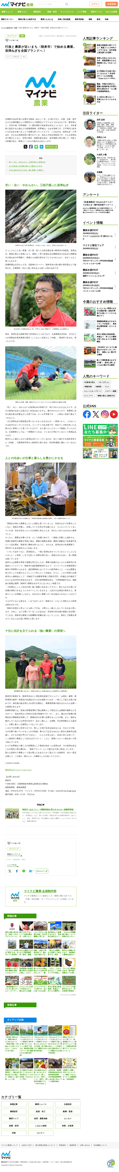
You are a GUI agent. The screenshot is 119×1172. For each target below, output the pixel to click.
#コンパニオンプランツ (93, 391)
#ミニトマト (88, 396)
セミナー (41, 1133)
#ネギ (9, 859)
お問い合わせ (85, 1145)
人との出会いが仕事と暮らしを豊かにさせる (25, 166)
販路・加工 (41, 1111)
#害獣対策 (88, 387)
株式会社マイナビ (7, 1162)
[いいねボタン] (7, 40)
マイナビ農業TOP (7, 28)
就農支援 (16, 56)
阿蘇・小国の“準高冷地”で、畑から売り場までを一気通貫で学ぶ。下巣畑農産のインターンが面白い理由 (40, 952)
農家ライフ (14, 1119)
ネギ (8, 56)
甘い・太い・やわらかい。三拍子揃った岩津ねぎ (27, 162)
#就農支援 (16, 859)
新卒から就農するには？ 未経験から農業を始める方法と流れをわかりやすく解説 (69, 952)
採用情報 (45, 1162)
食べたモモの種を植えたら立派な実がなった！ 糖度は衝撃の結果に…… (40, 970)
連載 (90, 19)
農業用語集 (79, 19)
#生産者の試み (89, 382)
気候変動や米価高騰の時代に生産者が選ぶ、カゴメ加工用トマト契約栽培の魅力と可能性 (26, 970)
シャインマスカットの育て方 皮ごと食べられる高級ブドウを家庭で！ (40, 989)
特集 (107, 19)
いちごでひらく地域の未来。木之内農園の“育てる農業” (40, 934)
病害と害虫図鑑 (64, 19)
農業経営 (14, 1111)
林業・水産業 (67, 1126)
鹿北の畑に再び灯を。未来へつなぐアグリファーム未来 (12, 934)
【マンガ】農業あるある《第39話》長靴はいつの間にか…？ (69, 970)
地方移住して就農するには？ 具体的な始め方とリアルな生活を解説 (54, 934)
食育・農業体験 (40, 1119)
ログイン (95, 4)
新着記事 (14, 1104)
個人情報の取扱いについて (45, 1145)
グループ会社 (54, 1162)
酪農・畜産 (68, 1111)
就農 (15, 28)
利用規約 (62, 1145)
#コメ (107, 387)
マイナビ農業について (9, 1145)
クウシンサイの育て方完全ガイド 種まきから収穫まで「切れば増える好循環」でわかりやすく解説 (26, 989)
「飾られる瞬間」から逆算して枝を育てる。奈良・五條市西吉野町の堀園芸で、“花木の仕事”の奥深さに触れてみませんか (54, 952)
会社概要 (15, 1162)
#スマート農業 (110, 391)
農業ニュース (40, 1104)
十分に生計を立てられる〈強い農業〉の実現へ (26, 170)
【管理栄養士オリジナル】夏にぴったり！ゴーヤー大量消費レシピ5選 (12, 989)
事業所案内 (24, 1162)
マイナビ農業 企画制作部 (40, 891)
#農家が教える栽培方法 (106, 396)
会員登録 (111, 4)
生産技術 (68, 1104)
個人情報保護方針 (66, 1162)
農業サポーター (7, 19)
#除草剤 (98, 387)
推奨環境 (72, 1145)
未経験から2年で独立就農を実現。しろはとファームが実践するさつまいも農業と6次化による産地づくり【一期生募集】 (12, 970)
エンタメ (68, 1119)
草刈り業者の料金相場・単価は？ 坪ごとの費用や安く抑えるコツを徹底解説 (54, 989)
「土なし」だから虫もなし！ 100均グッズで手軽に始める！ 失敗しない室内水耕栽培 (54, 970)
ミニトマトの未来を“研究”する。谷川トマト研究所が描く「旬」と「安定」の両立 (12, 952)
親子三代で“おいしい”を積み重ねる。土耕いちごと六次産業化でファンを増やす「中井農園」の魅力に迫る (26, 934)
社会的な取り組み (35, 1162)
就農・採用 (14, 1126)
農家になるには (47, 19)
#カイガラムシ (104, 382)
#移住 (23, 859)
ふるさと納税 (40, 1126)
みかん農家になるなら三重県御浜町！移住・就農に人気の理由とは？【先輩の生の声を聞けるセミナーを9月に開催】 (26, 952)
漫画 (98, 19)
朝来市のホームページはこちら (18, 770)
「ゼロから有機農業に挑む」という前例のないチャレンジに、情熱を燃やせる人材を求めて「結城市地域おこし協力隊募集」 (69, 934)
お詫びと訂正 (27, 1145)
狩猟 (14, 1133)
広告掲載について (100, 1145)
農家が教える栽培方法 (27, 19)
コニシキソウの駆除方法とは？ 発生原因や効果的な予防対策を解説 (69, 989)
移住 (24, 56)
